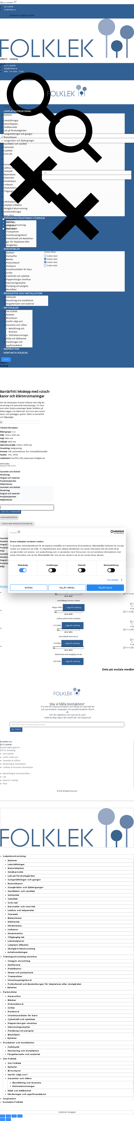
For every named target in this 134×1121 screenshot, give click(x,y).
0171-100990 (6, 744)
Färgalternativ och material (23, 1054)
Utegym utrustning (19, 961)
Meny (6, 106)
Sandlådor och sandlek (21, 891)
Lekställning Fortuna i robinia (68, 600)
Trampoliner (15, 976)
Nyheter (12, 860)
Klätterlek (14, 922)
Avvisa (29, 587)
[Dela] (14, 1116)
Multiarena (14, 965)
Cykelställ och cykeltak (21, 1019)
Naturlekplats (16, 868)
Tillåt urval (67, 587)
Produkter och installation (18, 1042)
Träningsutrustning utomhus (20, 956)
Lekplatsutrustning (14, 856)
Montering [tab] (5, 475)
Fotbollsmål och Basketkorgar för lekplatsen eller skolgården (44, 984)
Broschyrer (14, 1070)
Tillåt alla (105, 587)
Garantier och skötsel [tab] (10, 471)
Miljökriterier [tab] (6, 484)
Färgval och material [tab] (10, 478)
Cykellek (13, 899)
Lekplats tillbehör (18, 945)
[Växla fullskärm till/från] (8, 1116)
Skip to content (7, 2)
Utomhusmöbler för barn (23, 1015)
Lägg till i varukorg (10, 512)
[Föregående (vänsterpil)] (2, 1119)
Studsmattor (15, 933)
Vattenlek (13, 895)
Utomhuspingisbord (20, 980)
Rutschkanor (15, 883)
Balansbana (15, 918)
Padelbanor (15, 968)
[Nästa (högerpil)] (8, 1119)
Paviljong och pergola (21, 1031)
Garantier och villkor (20, 1078)
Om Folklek (9, 1058)
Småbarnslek (15, 872)
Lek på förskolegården (21, 876)
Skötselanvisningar (23, 1086)
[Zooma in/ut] (2, 1116)
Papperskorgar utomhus (22, 1023)
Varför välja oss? (18, 1074)
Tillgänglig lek (16, 937)
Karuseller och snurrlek (21, 906)
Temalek (13, 914)
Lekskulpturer (16, 941)
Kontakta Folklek (13, 1102)
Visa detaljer (113, 580)
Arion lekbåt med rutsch (68, 636)
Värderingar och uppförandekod (26, 1094)
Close (6, 359)
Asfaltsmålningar (17, 952)
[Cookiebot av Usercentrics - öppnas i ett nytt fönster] (112, 532)
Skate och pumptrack (20, 972)
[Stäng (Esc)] (20, 1116)
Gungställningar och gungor (24, 879)
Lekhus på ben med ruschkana (68, 618)
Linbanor (13, 929)
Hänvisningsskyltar (19, 1027)
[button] (74, 607)
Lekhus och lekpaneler (21, 910)
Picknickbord (15, 1004)
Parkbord (13, 1011)
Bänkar (12, 1000)
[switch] (52, 570)
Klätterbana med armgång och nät (68, 654)
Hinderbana (15, 925)
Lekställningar (16, 864)
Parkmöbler (10, 992)
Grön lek (13, 902)
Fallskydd (13, 1047)
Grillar (11, 1008)
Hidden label (52, 256)
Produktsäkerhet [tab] (8, 481)
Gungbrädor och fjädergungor (26, 887)
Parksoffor (14, 996)
